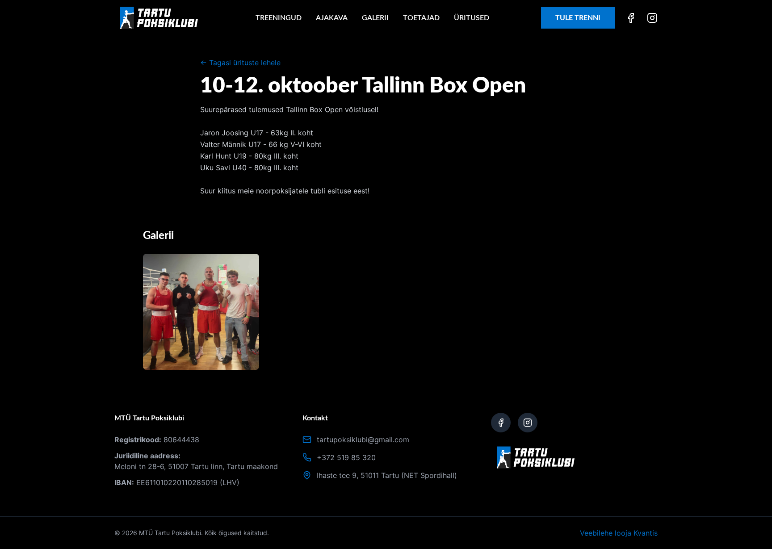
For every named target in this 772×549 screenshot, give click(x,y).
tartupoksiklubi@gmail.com (363, 439)
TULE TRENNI (577, 17)
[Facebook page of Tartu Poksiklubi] (501, 422)
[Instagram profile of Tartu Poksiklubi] (527, 422)
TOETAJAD (421, 17)
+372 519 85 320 (346, 457)
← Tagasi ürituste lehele (240, 62)
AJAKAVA (332, 17)
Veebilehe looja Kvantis (619, 532)
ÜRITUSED (471, 17)
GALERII (375, 17)
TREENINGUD (279, 17)
